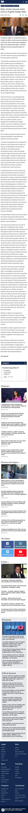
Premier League (5, 773)
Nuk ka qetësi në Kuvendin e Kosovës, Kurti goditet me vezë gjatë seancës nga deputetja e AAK (13, 443)
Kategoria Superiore (6, 769)
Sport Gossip (4, 781)
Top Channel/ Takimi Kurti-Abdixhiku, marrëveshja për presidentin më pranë (12, 581)
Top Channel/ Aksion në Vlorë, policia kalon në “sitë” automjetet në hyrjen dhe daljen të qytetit (13, 611)
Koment (17, 749)
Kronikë (3, 749)
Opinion (17, 747)
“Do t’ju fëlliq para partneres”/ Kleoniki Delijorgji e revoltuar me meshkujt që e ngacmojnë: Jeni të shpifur (13, 656)
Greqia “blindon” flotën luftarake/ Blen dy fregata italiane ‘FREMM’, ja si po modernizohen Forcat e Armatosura (13, 650)
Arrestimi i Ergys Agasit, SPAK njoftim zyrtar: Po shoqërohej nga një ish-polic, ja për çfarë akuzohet (13, 638)
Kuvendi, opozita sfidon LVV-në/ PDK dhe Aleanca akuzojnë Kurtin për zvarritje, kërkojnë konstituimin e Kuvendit (12, 416)
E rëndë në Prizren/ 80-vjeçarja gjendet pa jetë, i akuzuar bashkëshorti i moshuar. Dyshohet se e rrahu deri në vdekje (13, 522)
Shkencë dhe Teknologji (20, 753)
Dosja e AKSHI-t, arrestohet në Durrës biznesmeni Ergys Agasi (13, 724)
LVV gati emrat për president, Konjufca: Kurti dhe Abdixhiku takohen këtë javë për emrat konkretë (13, 513)
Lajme (3, 744)
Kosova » (6, 386)
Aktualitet (3, 751)
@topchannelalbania (21, 546)
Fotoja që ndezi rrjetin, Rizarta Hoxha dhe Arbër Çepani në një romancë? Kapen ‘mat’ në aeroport (14, 719)
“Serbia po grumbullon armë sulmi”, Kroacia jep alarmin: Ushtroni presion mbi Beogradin (13, 531)
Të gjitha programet (5, 799)
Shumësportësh (5, 779)
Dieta (16, 775)
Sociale (3, 756)
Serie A (3, 777)
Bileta (16, 790)
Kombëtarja (4, 767)
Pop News (19, 764)
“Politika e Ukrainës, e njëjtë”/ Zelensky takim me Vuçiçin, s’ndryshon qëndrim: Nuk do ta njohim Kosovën (13, 434)
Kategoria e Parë (5, 771)
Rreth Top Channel (19, 788)
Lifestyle (17, 769)
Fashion (17, 771)
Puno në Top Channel (20, 795)
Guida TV (3, 801)
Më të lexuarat (9, 673)
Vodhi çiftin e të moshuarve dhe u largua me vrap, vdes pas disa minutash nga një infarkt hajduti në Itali (13, 729)
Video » (5, 562)
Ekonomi (3, 753)
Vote (5, 376)
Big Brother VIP (4, 788)
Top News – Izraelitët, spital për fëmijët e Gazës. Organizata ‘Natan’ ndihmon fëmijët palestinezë (13, 593)
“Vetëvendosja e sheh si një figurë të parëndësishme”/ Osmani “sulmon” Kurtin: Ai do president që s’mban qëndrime (13, 407)
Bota (17, 744)
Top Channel (7, 546)
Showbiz (17, 767)
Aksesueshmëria (19, 800)
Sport (3, 764)
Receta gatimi (18, 777)
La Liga (2, 775)
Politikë (3, 747)
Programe (4, 786)
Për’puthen (3, 790)
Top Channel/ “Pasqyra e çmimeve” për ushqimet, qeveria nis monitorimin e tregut (13, 604)
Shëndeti (17, 773)
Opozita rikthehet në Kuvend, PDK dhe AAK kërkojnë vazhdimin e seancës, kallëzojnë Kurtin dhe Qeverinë (13, 504)
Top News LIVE (4, 760)
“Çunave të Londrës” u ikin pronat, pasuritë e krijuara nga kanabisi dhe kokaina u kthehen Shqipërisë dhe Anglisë (12, 700)
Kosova (2, 5)
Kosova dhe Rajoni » (11, 462)
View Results (10, 376)
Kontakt (17, 793)
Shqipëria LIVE (4, 793)
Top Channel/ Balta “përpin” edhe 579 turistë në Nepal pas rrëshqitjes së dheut (13, 586)
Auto (16, 756)
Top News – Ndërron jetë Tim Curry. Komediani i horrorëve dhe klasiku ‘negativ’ (13, 599)
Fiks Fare (3, 795)
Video (2, 758)
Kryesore (7, 620)
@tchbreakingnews (8, 555)
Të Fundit (17, 5)
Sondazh (5, 363)
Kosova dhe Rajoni (9, 5)
